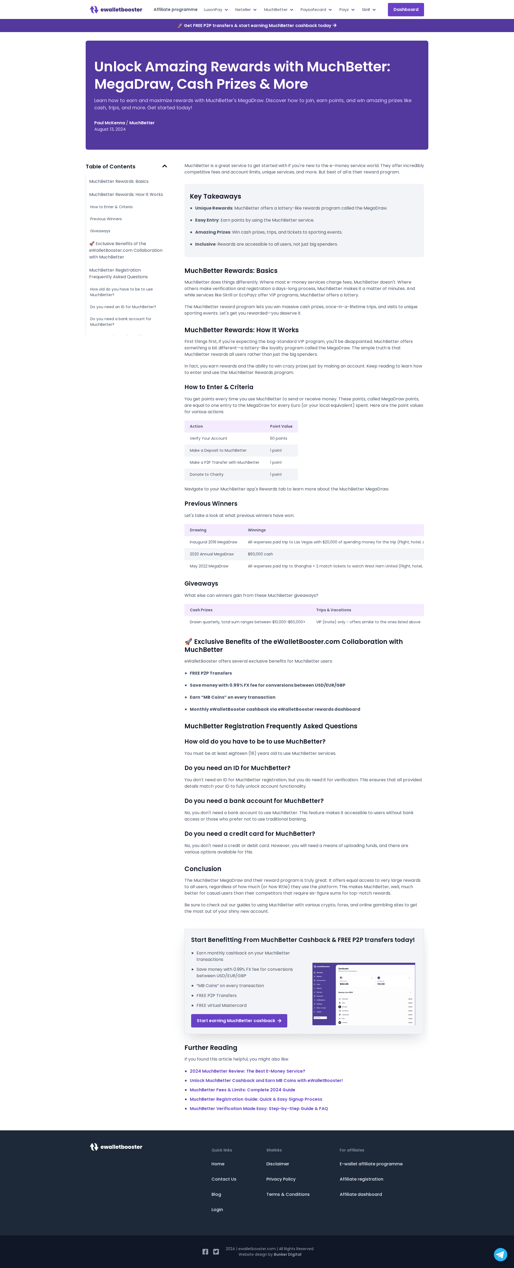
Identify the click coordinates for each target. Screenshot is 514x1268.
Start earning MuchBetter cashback (236, 1021)
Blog (216, 1194)
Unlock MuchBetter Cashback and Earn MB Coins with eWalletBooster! (266, 1080)
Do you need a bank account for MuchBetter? (120, 321)
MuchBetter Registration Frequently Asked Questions (118, 273)
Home (217, 1164)
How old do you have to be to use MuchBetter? (121, 292)
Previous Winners (106, 219)
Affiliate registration (361, 1179)
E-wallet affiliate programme (371, 1164)
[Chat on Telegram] (501, 1255)
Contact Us (223, 1179)
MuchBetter (142, 123)
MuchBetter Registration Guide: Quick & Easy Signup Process (256, 1099)
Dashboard (406, 9)
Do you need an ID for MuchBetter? (123, 307)
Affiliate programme (176, 9)
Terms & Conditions (288, 1194)
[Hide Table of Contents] (164, 166)
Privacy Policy (281, 1179)
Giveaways (100, 231)
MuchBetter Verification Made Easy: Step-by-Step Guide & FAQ (259, 1108)
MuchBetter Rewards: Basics (119, 181)
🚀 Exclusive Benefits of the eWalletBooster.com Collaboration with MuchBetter (125, 250)
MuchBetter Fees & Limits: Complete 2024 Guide (242, 1090)
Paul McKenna (109, 123)
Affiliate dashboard (361, 1194)
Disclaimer (277, 1164)
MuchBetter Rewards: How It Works (126, 194)
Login (217, 1210)
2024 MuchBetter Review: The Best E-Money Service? (247, 1071)
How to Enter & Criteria (111, 207)
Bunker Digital (287, 1254)
